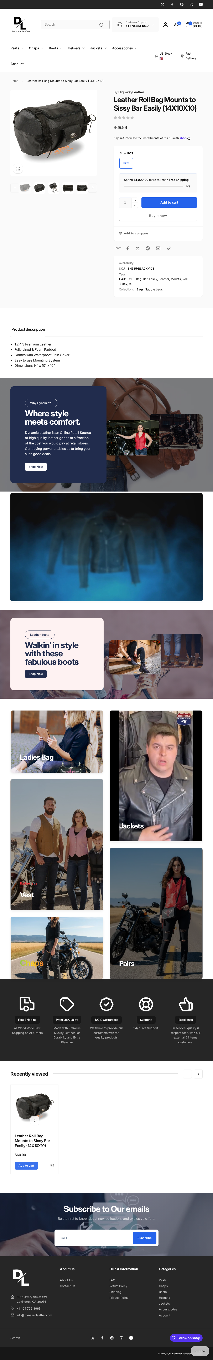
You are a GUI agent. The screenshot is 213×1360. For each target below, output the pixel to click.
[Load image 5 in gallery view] (82, 188)
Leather (164, 279)
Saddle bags (154, 289)
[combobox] (75, 24)
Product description (28, 329)
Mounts (176, 279)
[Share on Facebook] (128, 248)
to (130, 283)
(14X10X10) (127, 279)
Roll (185, 279)
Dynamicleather (174, 1353)
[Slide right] (92, 188)
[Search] (101, 25)
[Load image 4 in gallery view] (68, 188)
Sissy (123, 283)
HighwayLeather (129, 92)
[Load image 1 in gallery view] (25, 188)
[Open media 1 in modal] (53, 133)
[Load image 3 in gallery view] (53, 188)
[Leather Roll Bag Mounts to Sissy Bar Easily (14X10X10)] (34, 1120)
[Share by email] (158, 248)
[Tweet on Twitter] (138, 248)
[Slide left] (14, 188)
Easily (153, 279)
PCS (126, 163)
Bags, (141, 289)
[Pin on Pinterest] (148, 248)
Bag (138, 279)
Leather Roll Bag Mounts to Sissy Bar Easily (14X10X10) (32, 1141)
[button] (194, 24)
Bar (145, 279)
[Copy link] (169, 248)
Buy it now (158, 216)
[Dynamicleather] (20, 1287)
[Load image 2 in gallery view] (39, 188)
